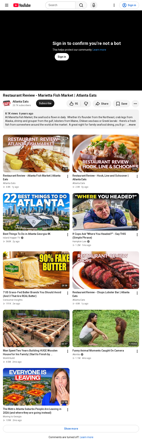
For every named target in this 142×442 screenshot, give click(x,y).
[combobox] (61, 5)
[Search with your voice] (93, 5)
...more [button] (131, 124)
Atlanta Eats (21, 101)
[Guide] (6, 5)
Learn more (99, 49)
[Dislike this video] (86, 103)
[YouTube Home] (21, 5)
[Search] (81, 5)
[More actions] (135, 103)
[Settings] (114, 5)
